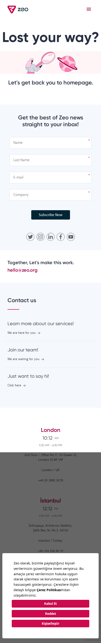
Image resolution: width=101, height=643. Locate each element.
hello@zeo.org (23, 270)
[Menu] (88, 9)
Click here (14, 385)
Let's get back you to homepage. (50, 82)
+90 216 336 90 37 (50, 551)
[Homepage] (18, 9)
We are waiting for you (23, 359)
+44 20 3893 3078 (50, 480)
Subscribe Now (50, 215)
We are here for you (22, 333)
